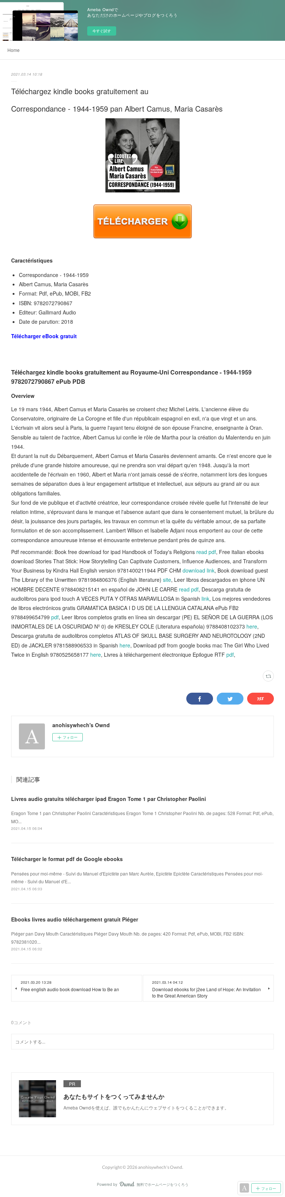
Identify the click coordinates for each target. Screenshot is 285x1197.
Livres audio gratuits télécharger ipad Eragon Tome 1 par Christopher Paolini (108, 798)
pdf (55, 617)
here (251, 626)
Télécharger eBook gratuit (44, 336)
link (205, 598)
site (167, 579)
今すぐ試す (101, 30)
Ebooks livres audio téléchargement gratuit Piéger (74, 919)
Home (13, 50)
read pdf (206, 551)
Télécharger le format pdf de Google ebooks (67, 859)
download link (198, 570)
